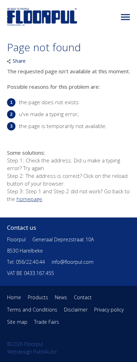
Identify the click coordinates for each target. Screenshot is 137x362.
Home (14, 297)
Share (19, 61)
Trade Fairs (46, 322)
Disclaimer (75, 309)
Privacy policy (109, 309)
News (61, 297)
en (123, 17)
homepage (29, 198)
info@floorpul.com (72, 262)
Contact (83, 297)
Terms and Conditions (32, 309)
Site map (17, 322)
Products (38, 297)
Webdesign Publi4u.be (32, 351)
